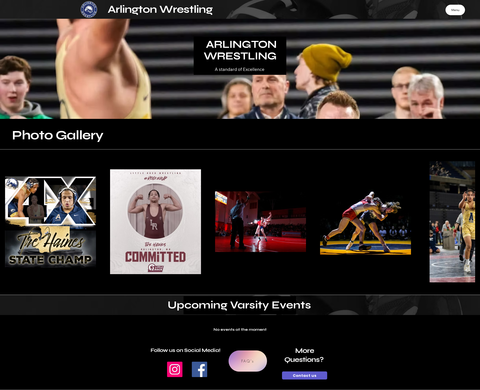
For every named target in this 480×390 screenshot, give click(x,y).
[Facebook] (199, 369)
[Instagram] (174, 369)
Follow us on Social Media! (185, 350)
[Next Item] (464, 222)
